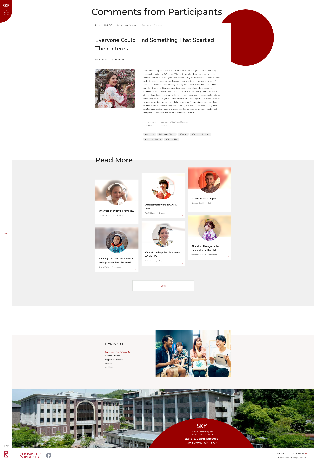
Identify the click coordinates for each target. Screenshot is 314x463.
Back (163, 285)
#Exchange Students (200, 134)
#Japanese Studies (153, 139)
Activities (109, 367)
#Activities (149, 134)
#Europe (183, 134)
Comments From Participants (117, 352)
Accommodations (112, 356)
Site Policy (281, 453)
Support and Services (114, 359)
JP (8, 446)
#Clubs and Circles (167, 134)
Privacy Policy (298, 453)
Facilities (108, 363)
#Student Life (171, 139)
